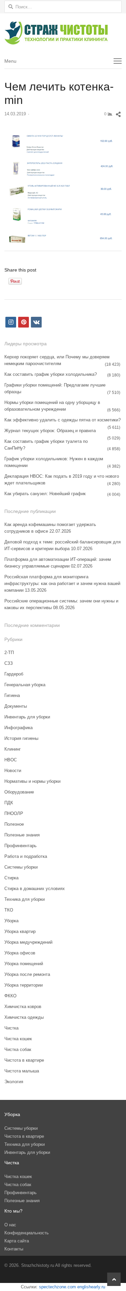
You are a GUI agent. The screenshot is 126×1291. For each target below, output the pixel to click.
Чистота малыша (21, 1070)
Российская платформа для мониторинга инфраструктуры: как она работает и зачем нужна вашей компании (62, 583)
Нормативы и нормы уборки (32, 781)
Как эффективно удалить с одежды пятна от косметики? (62, 419)
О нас (10, 1224)
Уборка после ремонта (27, 974)
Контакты (13, 1248)
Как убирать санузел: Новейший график (45, 493)
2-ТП (9, 652)
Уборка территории (23, 985)
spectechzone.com (57, 1286)
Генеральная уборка (24, 684)
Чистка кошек (18, 1038)
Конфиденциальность (26, 1232)
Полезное (14, 824)
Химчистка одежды (24, 1017)
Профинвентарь (20, 845)
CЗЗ (8, 663)
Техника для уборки (24, 899)
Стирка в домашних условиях (34, 888)
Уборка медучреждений (28, 942)
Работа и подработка (25, 856)
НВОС (10, 759)
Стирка (11, 877)
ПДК (8, 802)
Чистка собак (17, 1049)
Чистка (11, 1028)
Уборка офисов (19, 952)
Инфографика (18, 727)
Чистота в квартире (24, 1060)
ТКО (8, 910)
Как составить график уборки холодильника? (50, 374)
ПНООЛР (13, 813)
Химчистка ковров (22, 1006)
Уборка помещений (23, 963)
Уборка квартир (20, 931)
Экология (13, 1081)
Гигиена (12, 695)
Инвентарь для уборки (27, 716)
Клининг (12, 749)
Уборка (11, 920)
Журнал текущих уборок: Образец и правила (50, 430)
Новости (12, 770)
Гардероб (13, 674)
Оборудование (19, 792)
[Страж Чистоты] (63, 33)
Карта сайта (16, 1240)
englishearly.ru (91, 1286)
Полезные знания (22, 834)
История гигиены (21, 738)
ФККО (10, 995)
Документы (15, 706)
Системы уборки (21, 867)
